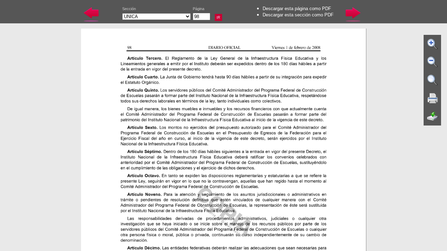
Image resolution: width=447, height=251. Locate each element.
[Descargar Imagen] (432, 116)
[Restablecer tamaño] (432, 80)
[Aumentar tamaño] (432, 44)
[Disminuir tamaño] (432, 62)
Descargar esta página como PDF (297, 8)
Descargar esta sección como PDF (298, 14)
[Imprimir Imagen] (432, 98)
